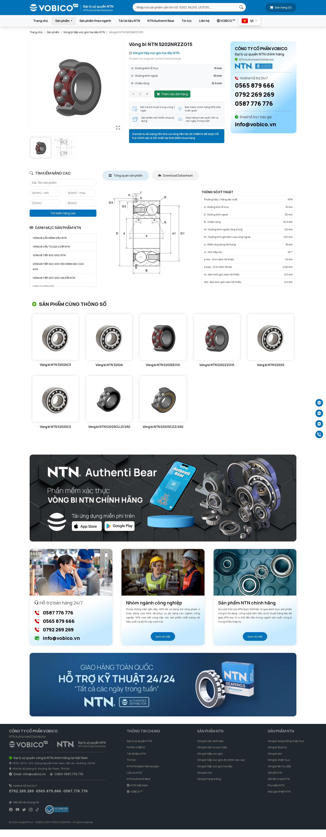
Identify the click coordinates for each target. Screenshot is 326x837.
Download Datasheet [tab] (177, 175)
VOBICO (227, 20)
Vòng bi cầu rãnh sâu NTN (50, 238)
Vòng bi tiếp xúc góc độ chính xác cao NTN (58, 266)
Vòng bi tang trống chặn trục (286, 741)
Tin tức (186, 21)
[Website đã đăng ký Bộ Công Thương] (57, 809)
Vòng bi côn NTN (43, 286)
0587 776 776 (254, 103)
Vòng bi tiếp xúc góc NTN (49, 255)
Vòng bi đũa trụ (277, 747)
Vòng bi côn (204, 772)
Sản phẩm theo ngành (95, 21)
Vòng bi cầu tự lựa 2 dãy (212, 747)
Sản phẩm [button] (62, 21)
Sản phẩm (53, 32)
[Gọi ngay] (319, 434)
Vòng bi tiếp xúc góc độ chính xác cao (221, 760)
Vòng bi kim (275, 753)
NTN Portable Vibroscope (143, 766)
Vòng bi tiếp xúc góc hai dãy (214, 766)
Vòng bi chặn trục (279, 760)
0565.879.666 (48, 791)
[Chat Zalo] (319, 403)
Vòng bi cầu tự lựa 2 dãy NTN (51, 246)
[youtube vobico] (17, 809)
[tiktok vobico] (37, 809)
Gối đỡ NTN (275, 772)
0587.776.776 (75, 791)
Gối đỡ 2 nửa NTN (279, 779)
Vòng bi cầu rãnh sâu (210, 741)
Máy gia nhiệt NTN (279, 791)
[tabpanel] (199, 239)
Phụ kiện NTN (276, 785)
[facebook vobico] (11, 809)
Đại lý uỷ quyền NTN (139, 741)
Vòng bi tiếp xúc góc (210, 753)
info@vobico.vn (255, 124)
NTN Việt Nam (139, 785)
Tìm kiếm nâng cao (63, 213)
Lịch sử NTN (134, 772)
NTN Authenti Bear (160, 21)
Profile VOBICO (136, 747)
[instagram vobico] (30, 809)
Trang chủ (40, 21)
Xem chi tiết (162, 636)
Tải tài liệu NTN (129, 21)
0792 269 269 (254, 94)
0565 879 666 (254, 85)
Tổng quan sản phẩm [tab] (128, 175)
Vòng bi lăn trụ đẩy (279, 766)
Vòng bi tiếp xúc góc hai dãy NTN (84, 32)
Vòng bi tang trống (209, 779)
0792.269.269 (21, 791)
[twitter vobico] (24, 809)
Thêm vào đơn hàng (174, 94)
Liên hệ (204, 21)
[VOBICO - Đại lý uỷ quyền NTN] (254, 66)
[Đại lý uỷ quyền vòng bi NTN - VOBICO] (57, 743)
